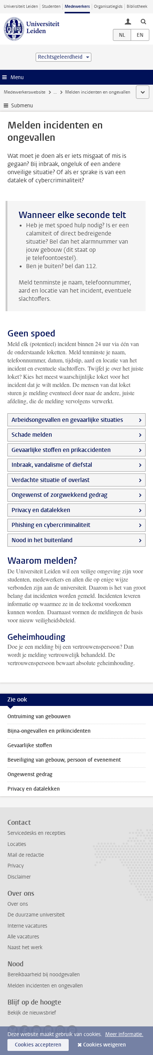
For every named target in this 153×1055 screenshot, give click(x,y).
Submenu (22, 105)
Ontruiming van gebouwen (39, 716)
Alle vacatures (23, 936)
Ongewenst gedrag (29, 774)
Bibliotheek (137, 6)
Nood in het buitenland (42, 540)
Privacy (15, 865)
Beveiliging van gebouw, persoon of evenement (64, 759)
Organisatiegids (108, 6)
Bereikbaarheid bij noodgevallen (43, 974)
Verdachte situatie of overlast (50, 480)
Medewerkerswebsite (24, 92)
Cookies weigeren (104, 1044)
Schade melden (32, 435)
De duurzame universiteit (36, 914)
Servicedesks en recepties (36, 833)
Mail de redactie (25, 855)
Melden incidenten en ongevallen (45, 985)
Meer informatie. (124, 1034)
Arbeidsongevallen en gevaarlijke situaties (67, 420)
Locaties (16, 844)
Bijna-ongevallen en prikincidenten (49, 731)
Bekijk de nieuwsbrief (31, 1012)
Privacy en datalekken (41, 510)
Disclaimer (19, 876)
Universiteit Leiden (21, 6)
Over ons (17, 904)
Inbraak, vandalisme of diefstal (52, 465)
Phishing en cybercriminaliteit (51, 525)
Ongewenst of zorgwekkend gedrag (59, 495)
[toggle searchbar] (143, 21)
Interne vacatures (27, 925)
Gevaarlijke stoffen (29, 745)
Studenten (51, 6)
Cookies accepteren (38, 1044)
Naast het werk (24, 947)
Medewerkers (77, 6)
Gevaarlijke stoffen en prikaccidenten (61, 450)
